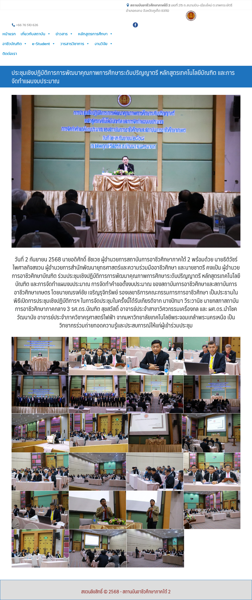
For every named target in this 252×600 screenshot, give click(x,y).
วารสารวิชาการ (72, 44)
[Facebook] (135, 24)
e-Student (41, 44)
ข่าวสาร (62, 34)
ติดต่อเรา (9, 53)
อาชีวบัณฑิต (12, 44)
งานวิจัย (101, 44)
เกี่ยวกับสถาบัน (33, 34)
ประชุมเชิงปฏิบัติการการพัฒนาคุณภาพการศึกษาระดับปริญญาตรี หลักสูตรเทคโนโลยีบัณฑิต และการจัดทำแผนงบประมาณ (123, 76)
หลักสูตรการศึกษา (93, 34)
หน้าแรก (9, 34)
